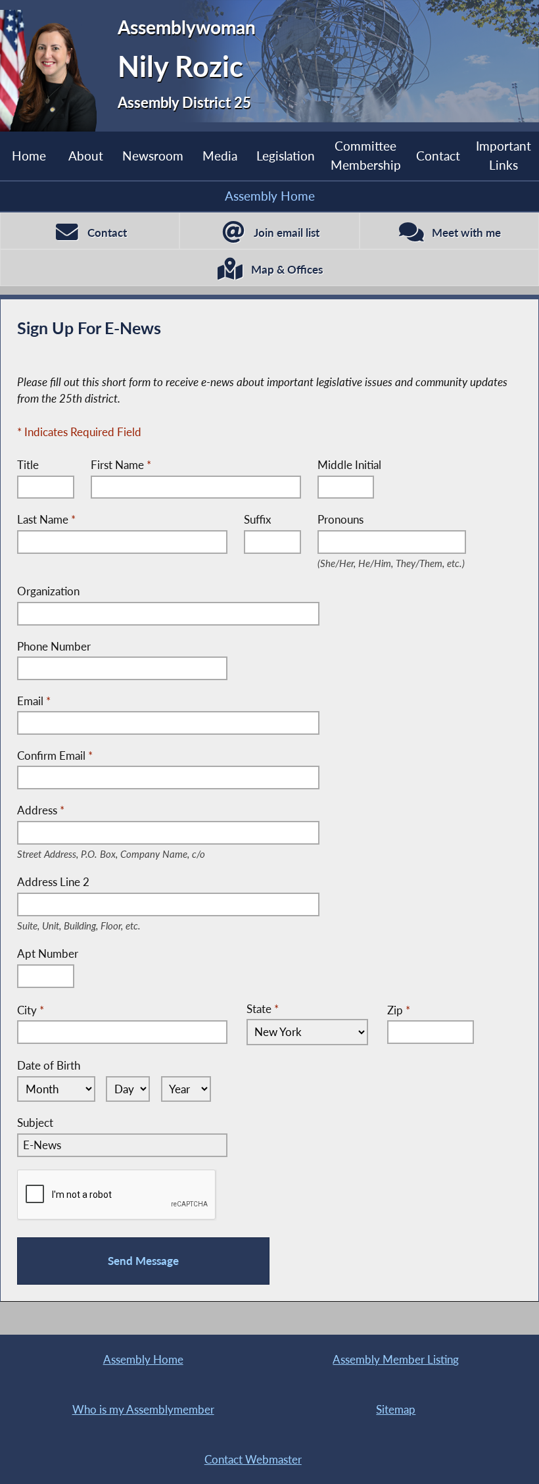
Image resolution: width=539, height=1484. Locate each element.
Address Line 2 (95, 882)
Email (34, 701)
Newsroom (152, 155)
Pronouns (392, 520)
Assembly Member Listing (396, 1359)
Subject (35, 1122)
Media (219, 155)
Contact (438, 155)
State (262, 1009)
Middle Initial (349, 465)
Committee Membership (366, 155)
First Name (121, 465)
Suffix (257, 519)
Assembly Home (270, 195)
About (85, 155)
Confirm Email (55, 755)
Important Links (503, 155)
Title (28, 465)
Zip (398, 1010)
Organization (48, 591)
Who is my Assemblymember (143, 1409)
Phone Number (54, 646)
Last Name (46, 519)
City (30, 1010)
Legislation (285, 155)
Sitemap (395, 1409)
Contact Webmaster (253, 1459)
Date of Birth (48, 1065)
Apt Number (47, 953)
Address (131, 810)
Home (29, 155)
